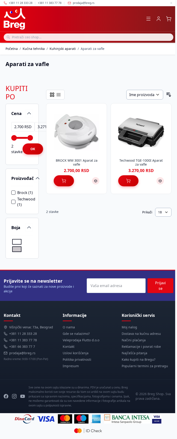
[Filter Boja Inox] (16, 249)
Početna (12, 48)
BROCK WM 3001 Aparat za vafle (76, 162)
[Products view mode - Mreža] (52, 94)
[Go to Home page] (14, 19)
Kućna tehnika (34, 48)
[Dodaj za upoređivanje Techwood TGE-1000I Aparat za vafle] (160, 181)
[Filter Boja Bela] (16, 242)
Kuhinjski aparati (63, 48)
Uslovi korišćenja (75, 353)
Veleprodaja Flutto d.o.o (81, 340)
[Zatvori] (171, 3)
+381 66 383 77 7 (22, 346)
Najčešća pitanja (134, 353)
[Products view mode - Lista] (58, 94)
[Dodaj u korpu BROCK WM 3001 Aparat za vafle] (64, 180)
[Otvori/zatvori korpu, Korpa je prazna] (168, 18)
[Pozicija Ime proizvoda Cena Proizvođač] (144, 95)
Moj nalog (129, 327)
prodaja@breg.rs (83, 3)
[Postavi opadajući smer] (168, 94)
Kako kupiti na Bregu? (138, 359)
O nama (69, 327)
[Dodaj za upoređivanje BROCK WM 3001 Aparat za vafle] (95, 181)
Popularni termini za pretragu (145, 366)
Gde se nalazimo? (76, 333)
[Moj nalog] (158, 18)
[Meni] (148, 18)
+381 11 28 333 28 (23, 333)
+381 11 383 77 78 (23, 340)
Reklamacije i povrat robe (141, 346)
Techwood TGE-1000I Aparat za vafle (141, 162)
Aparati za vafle (92, 48)
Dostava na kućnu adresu (141, 333)
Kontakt (68, 346)
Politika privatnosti (77, 359)
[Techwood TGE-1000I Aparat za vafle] (141, 132)
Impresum (71, 366)
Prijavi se (160, 285)
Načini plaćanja (134, 340)
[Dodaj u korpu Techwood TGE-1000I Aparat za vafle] (128, 180)
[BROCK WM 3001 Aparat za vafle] (76, 132)
